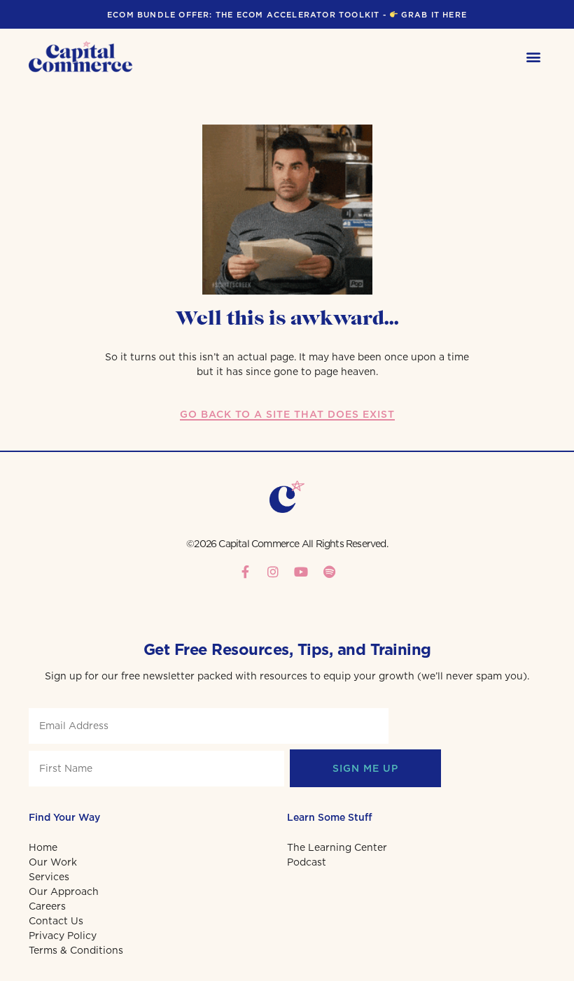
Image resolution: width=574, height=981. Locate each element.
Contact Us (56, 920)
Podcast (306, 862)
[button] (533, 57)
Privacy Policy (63, 935)
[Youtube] (301, 571)
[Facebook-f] (245, 571)
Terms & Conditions (76, 950)
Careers (47, 906)
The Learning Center (337, 847)
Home (43, 847)
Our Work (53, 862)
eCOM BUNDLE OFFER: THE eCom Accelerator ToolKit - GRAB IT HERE (287, 15)
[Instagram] (273, 571)
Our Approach (64, 891)
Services (49, 876)
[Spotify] (329, 571)
